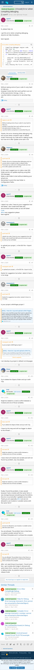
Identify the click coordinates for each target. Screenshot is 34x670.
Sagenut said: (6, 120)
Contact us (4, 653)
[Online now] (4, 393)
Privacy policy (23, 653)
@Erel (3, 212)
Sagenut (9, 77)
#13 (32, 445)
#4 (32, 154)
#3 (32, 116)
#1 (32, 26)
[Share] (29, 26)
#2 (32, 84)
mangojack (10, 222)
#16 (32, 550)
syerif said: (5, 158)
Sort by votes (21, 73)
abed (6, 605)
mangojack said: (6, 266)
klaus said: (5, 422)
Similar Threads (23, 15)
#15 (32, 519)
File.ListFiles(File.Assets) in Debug (17, 625)
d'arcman (7, 593)
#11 (32, 397)
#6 (32, 229)
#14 (32, 475)
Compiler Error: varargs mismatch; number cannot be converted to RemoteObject (18, 613)
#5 (32, 201)
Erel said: (4, 449)
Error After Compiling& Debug (15, 590)
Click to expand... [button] (17, 357)
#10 (32, 376)
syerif (5, 14)
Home (3, 654)
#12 (32, 418)
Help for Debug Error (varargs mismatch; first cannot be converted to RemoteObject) (19, 601)
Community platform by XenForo (16, 658)
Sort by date (12, 73)
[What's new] (32, 2)
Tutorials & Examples (13, 637)
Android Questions (15, 593)
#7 (32, 262)
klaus (8, 369)
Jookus (6, 617)
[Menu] (2, 2)
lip (5, 627)
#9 (32, 338)
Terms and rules (13, 653)
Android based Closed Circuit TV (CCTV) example (17, 634)
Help (29, 653)
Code (2, 210)
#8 (32, 290)
